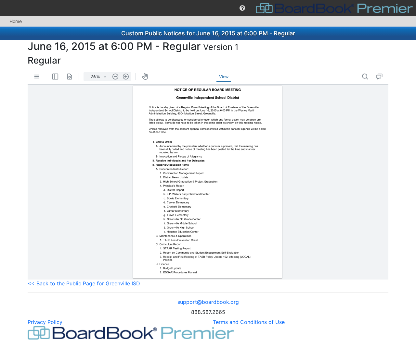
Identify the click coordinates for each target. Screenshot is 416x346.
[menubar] (208, 8)
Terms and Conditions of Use (249, 322)
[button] (242, 8)
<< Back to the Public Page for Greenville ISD (84, 283)
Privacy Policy (45, 322)
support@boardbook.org (208, 302)
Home (15, 21)
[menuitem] (242, 8)
